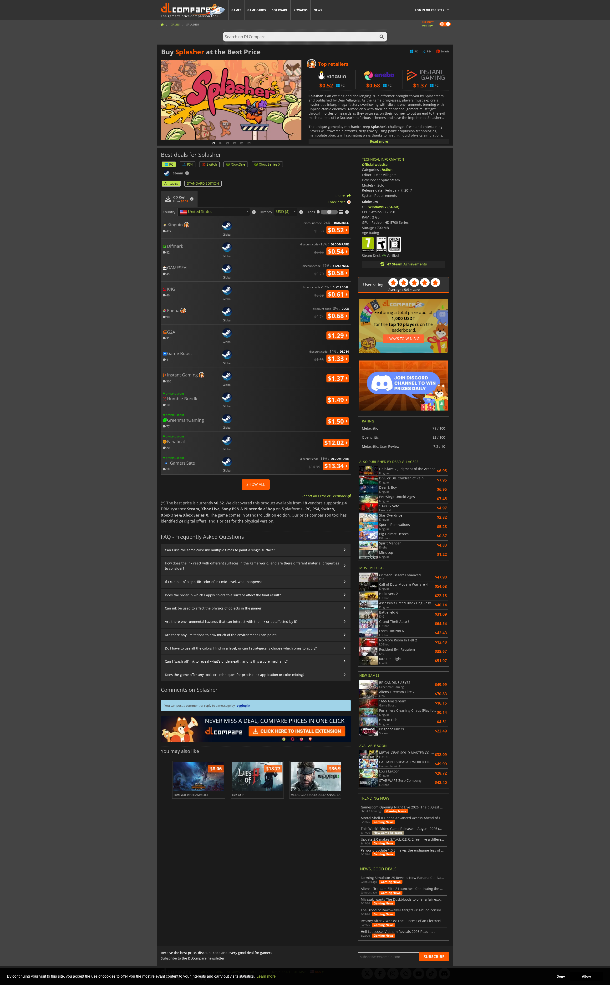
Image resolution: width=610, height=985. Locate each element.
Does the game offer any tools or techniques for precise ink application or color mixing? (234, 674)
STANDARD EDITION (203, 183)
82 (168, 252)
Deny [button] (561, 976)
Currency (265, 212)
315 (168, 338)
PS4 (190, 164)
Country (169, 212)
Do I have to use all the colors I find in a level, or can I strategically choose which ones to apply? (241, 648)
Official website (374, 164)
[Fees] (329, 212)
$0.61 (337, 294)
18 (168, 469)
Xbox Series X (269, 164)
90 (168, 317)
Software (280, 10)
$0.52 (337, 230)
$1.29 (337, 335)
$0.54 (337, 251)
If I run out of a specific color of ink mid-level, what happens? (213, 581)
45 (168, 273)
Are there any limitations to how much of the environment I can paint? (221, 635)
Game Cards (256, 10)
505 (168, 381)
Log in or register (429, 10)
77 (168, 426)
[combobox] (213, 212)
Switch (212, 164)
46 (168, 295)
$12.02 (335, 443)
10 (168, 404)
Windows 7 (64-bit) (383, 207)
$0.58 (337, 273)
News (318, 10)
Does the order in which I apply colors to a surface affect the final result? (223, 595)
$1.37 (337, 378)
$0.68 (337, 316)
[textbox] (197, 212)
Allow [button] (586, 976)
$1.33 (337, 359)
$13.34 (335, 466)
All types (171, 183)
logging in (243, 705)
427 (168, 231)
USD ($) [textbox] (283, 211)
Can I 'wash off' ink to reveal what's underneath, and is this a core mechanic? (226, 661)
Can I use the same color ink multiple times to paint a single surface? (220, 550)
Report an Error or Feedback (324, 496)
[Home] (162, 24)
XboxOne (238, 164)
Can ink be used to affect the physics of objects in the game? (213, 608)
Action (387, 169)
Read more (379, 141)
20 (168, 447)
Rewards (301, 10)
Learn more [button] (266, 976)
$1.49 (337, 400)
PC (171, 164)
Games (236, 10)
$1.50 (337, 421)
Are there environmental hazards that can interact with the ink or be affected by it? (231, 621)
